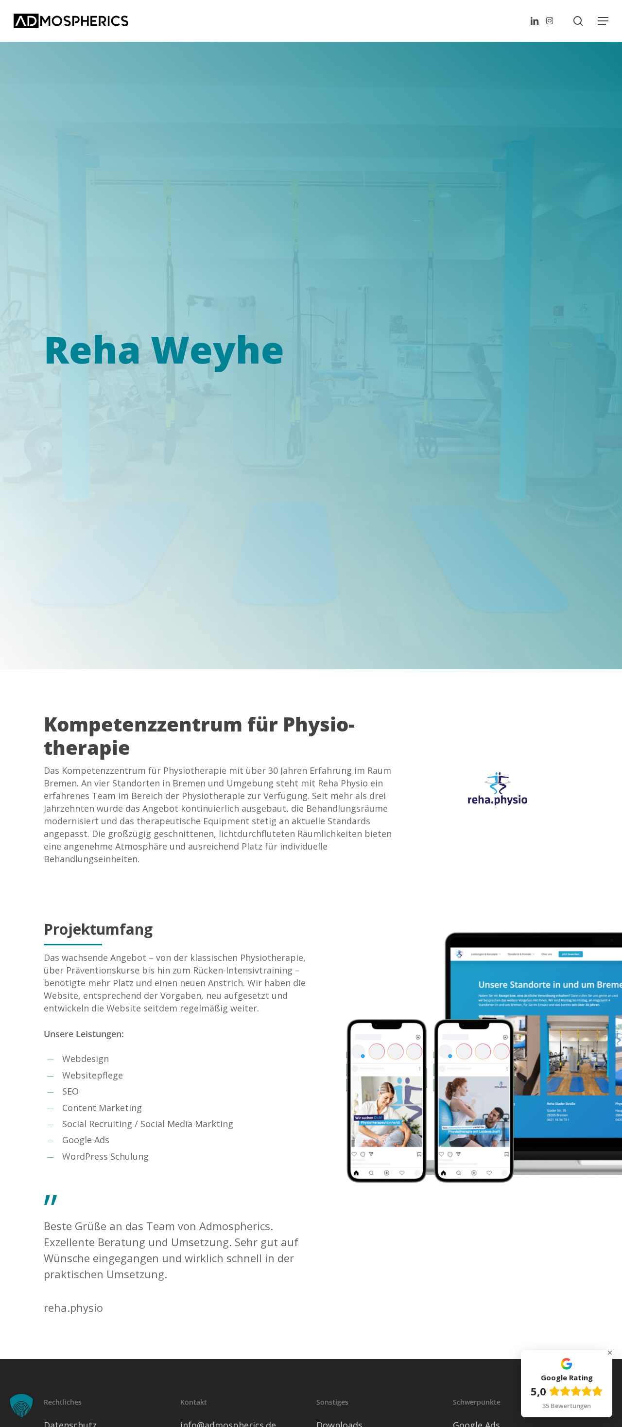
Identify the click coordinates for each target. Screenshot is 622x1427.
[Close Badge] (610, 1352)
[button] (603, 21)
